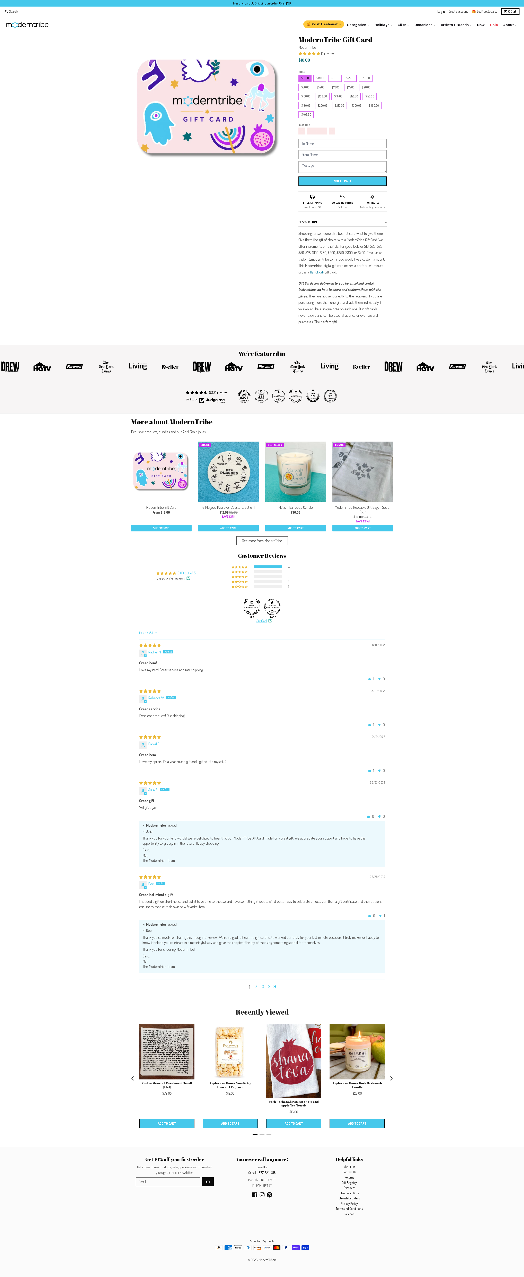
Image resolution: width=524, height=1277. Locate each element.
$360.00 (374, 105)
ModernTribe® (268, 1260)
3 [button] (263, 986)
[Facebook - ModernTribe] (254, 1195)
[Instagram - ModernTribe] (262, 1195)
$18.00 (320, 78)
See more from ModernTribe (262, 540)
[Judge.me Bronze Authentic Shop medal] (295, 396)
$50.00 (305, 87)
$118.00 (338, 96)
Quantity (304, 125)
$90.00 (366, 87)
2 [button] (256, 986)
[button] (208, 109)
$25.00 (350, 78)
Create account (458, 11)
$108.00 (322, 96)
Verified (261, 621)
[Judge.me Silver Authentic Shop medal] (252, 607)
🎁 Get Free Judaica (485, 11)
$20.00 (335, 78)
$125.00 (354, 96)
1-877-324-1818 (266, 1173)
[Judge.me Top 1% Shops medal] (313, 396)
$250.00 (339, 105)
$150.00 (369, 96)
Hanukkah (317, 272)
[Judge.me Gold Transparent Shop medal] (278, 396)
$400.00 (306, 114)
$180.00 (306, 105)
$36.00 (365, 78)
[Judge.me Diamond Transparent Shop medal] (272, 607)
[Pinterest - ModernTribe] (269, 1195)
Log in (441, 11)
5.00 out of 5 (187, 573)
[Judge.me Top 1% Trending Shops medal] (330, 396)
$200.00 (323, 105)
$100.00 (306, 96)
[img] (150, 645)
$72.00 (336, 87)
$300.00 (356, 105)
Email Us (262, 1167)
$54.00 (320, 87)
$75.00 (351, 87)
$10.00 (305, 78)
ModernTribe (307, 47)
